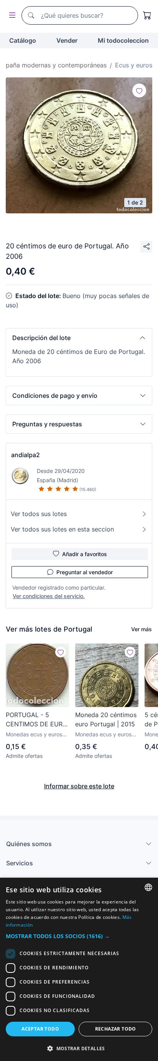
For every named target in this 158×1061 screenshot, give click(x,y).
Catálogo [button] (22, 40)
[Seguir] (139, 90)
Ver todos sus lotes (39, 514)
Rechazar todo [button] (115, 1029)
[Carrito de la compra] (147, 15)
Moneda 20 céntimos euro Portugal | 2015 (106, 719)
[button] (79, 337)
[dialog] (79, 969)
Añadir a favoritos (84, 554)
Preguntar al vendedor (84, 572)
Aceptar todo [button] (40, 1029)
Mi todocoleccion (123, 40)
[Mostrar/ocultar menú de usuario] (10, 15)
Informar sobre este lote (79, 786)
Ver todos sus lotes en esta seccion (62, 529)
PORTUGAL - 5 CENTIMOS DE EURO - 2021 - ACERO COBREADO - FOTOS (36, 720)
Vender (66, 40)
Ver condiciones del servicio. (49, 596)
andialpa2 (25, 455)
